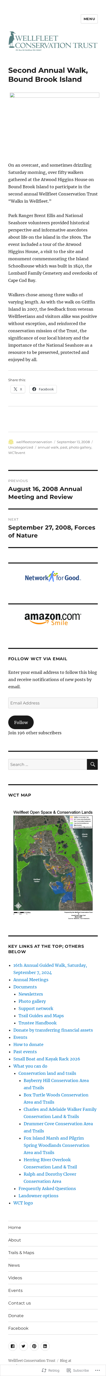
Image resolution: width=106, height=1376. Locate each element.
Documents (25, 986)
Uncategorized (20, 447)
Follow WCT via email (37, 658)
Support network (36, 1008)
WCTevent (16, 453)
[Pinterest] (34, 1346)
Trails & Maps (21, 1252)
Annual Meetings (30, 979)
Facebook (18, 1328)
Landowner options (38, 1195)
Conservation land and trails (47, 1073)
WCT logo (23, 1202)
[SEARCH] (92, 764)
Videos (15, 1277)
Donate (16, 1315)
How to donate (28, 1044)
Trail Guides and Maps (41, 1015)
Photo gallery (32, 1001)
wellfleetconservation (34, 442)
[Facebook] (12, 1346)
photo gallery (80, 447)
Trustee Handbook (38, 1022)
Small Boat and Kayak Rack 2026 (46, 1058)
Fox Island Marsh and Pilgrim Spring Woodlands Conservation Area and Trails (57, 1145)
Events (20, 1037)
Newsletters (31, 994)
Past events (25, 1051)
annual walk (48, 447)
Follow (21, 722)
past (63, 447)
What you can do (30, 1066)
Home (14, 1227)
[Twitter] (23, 1346)
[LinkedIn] (45, 1346)
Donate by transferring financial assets (53, 1030)
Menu (89, 19)
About (14, 1240)
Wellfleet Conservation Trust (31, 1361)
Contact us (19, 1303)
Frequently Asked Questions (47, 1188)
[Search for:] (47, 764)
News (14, 1265)
